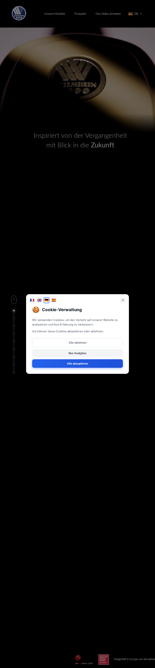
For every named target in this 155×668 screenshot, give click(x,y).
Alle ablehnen (78, 342)
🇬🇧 (39, 300)
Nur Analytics (77, 353)
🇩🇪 (46, 300)
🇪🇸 (54, 300)
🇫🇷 (32, 300)
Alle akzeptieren (77, 363)
